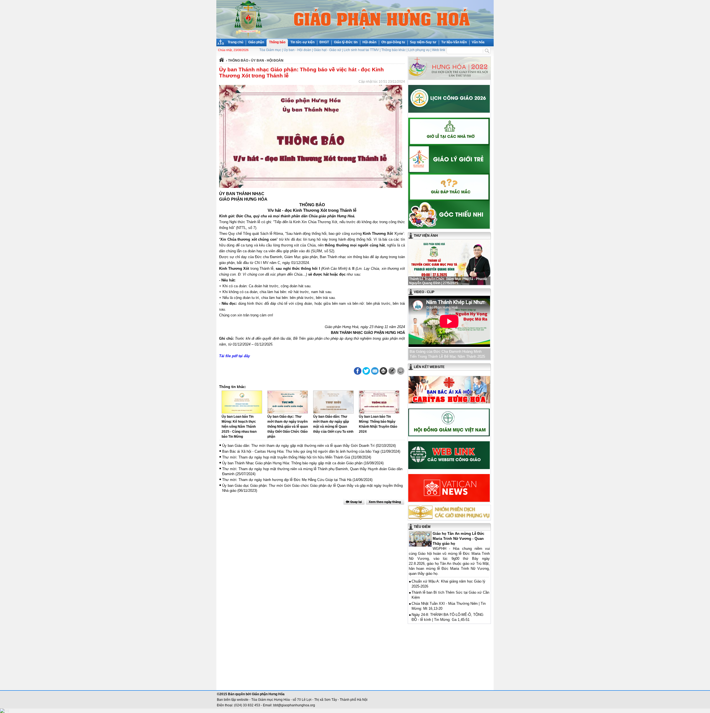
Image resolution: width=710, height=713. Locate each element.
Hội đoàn (369, 42)
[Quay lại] (354, 502)
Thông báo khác (393, 50)
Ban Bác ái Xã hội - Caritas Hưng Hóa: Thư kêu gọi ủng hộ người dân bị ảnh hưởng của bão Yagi (300, 451)
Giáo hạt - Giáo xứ (327, 50)
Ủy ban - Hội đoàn (297, 50)
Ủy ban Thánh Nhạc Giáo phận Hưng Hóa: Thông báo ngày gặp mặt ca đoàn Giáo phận (292, 463)
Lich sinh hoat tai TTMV (361, 50)
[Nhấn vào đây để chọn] (385, 502)
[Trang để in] (383, 374)
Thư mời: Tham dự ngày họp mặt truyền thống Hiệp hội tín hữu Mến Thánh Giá (286, 457)
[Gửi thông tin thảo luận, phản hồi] (392, 371)
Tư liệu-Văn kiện (454, 42)
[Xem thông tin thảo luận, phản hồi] (400, 371)
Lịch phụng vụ (419, 50)
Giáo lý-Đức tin (345, 42)
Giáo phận (256, 42)
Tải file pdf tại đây (234, 356)
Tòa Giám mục (270, 50)
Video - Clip (424, 292)
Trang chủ (235, 42)
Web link (438, 50)
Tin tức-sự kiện (302, 42)
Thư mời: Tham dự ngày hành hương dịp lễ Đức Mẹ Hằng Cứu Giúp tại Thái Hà (286, 480)
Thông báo (277, 42)
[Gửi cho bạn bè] (375, 371)
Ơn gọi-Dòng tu (393, 42)
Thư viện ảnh (426, 236)
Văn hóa (478, 42)
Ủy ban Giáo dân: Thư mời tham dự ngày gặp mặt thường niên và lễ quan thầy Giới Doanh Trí (298, 446)
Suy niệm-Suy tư (423, 42)
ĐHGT (324, 42)
